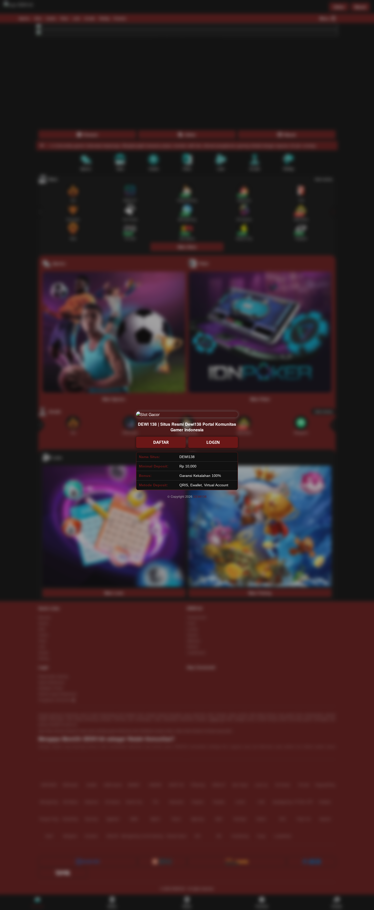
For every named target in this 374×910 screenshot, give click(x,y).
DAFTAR (161, 442)
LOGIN (213, 442)
